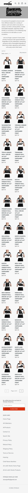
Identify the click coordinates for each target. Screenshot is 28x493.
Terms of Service (8, 453)
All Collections (7, 423)
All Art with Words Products (11, 470)
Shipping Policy (8, 449)
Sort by (3, 51)
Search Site (6, 436)
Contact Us (6, 432)
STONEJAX (16, 488)
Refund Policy (7, 444)
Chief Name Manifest (9, 461)
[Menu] (25, 3)
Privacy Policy (7, 440)
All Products (6, 427)
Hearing (5, 457)
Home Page (6, 419)
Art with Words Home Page (11, 466)
